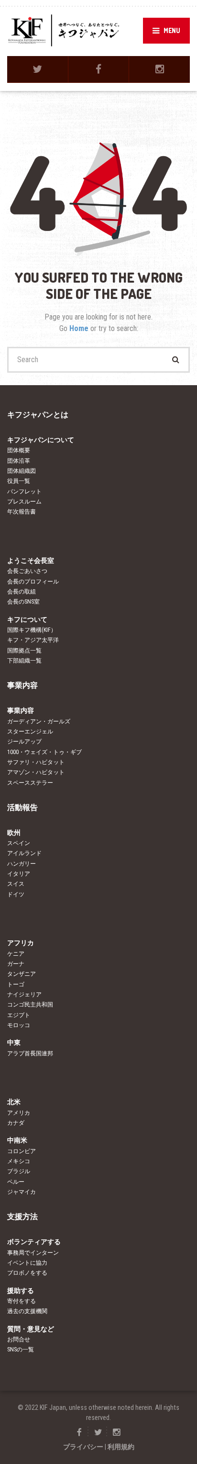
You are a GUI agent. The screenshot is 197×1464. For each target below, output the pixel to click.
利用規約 (121, 1447)
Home (79, 328)
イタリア (18, 873)
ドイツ (15, 894)
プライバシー (83, 1447)
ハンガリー (21, 863)
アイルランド (24, 853)
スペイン (18, 843)
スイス (15, 884)
